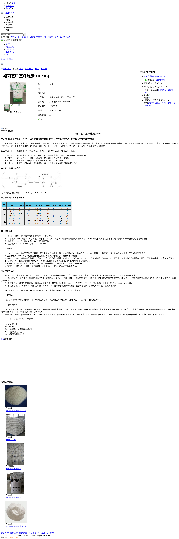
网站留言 (23, 533)
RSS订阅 (50, 533)
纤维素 (44, 69)
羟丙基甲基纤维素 (13, 498)
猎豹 (68, 37)
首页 (21, 69)
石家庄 (39, 37)
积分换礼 (41, 533)
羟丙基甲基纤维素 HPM (16, 411)
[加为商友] (162, 90)
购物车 (9, 8)
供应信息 (29, 69)
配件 (26, 37)
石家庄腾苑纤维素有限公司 (154, 76)
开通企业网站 (7, 59)
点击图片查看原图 (13, 112)
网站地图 (14, 533)
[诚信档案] (160, 80)
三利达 (14, 37)
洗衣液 (62, 37)
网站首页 (5, 533)
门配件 (51, 37)
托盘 (45, 37)
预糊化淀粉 (11, 440)
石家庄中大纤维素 (13, 469)
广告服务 (32, 533)
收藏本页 (10, 6)
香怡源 (20, 37)
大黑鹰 (32, 37)
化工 (37, 69)
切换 (13, 3)
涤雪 (56, 37)
